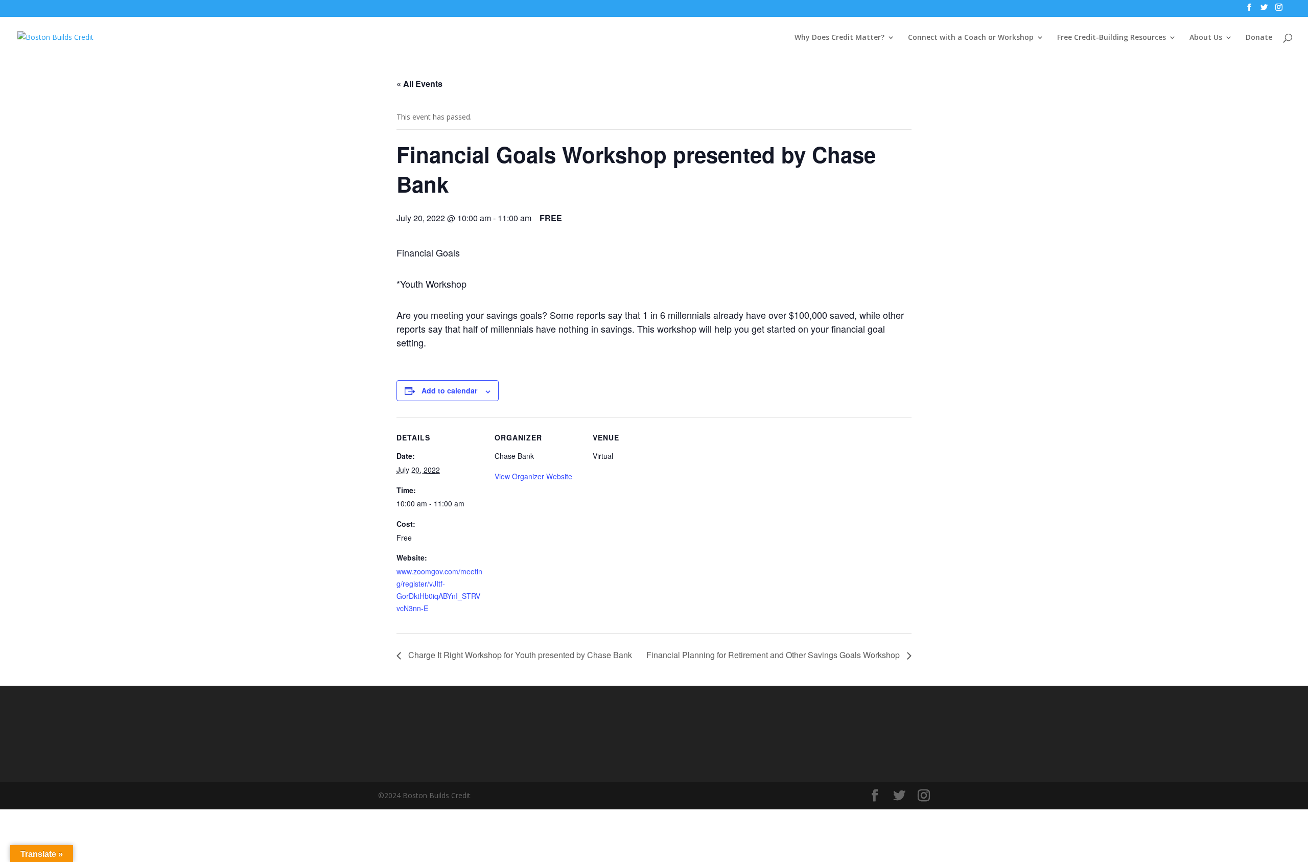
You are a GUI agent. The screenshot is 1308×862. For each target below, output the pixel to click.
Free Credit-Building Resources (1111, 38)
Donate (1259, 38)
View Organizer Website (533, 476)
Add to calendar (449, 390)
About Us (1205, 38)
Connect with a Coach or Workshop (971, 38)
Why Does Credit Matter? (839, 38)
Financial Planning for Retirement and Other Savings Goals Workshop (774, 655)
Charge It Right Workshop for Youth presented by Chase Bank (519, 655)
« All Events (419, 83)
